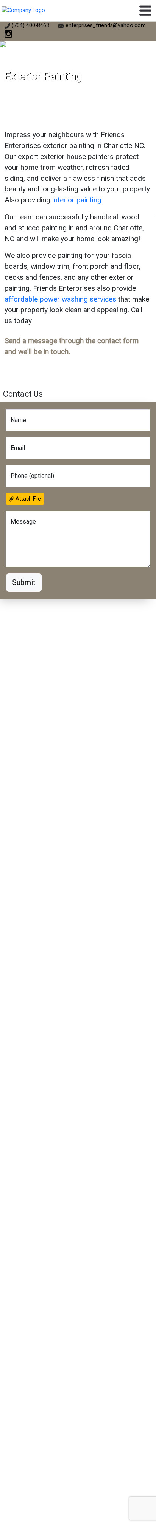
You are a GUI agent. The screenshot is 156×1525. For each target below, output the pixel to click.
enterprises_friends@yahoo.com (105, 25)
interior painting (76, 200)
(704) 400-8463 (29, 25)
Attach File (27, 499)
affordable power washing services (60, 299)
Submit (24, 582)
